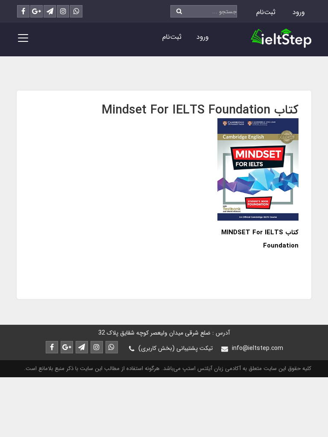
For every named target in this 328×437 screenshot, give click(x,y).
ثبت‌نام (265, 12)
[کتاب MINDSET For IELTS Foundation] (258, 168)
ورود (299, 12)
